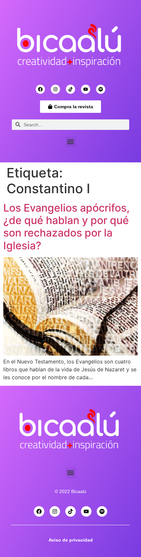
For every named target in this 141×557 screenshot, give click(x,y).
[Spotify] (100, 89)
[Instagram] (55, 89)
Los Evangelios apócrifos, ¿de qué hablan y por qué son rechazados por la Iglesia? (66, 226)
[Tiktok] (70, 89)
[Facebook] (40, 89)
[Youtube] (85, 89)
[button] (70, 141)
